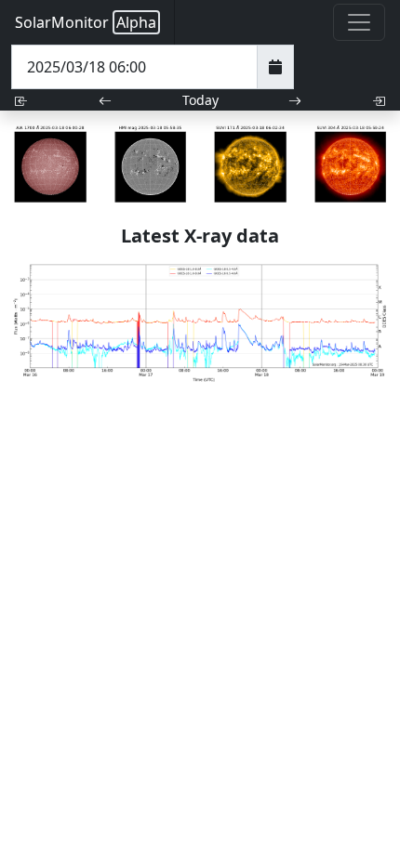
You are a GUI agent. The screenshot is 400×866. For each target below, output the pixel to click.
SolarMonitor (85, 22)
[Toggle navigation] (359, 22)
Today (200, 100)
